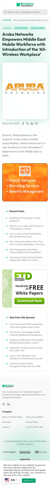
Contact (5, 427)
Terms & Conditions (34, 417)
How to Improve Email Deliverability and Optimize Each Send (25, 235)
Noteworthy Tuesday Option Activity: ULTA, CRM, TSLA (26, 349)
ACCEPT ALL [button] (29, 480)
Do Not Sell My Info (34, 427)
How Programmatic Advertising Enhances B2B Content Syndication (25, 251)
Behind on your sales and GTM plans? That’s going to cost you (26, 227)
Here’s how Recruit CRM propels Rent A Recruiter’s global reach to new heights (26, 325)
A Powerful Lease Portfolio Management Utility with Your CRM (25, 365)
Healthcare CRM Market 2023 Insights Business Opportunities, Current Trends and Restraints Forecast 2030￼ (26, 341)
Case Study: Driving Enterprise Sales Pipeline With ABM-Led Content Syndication (26, 259)
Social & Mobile (37, 28)
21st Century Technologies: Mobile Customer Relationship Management (26, 333)
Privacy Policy (32, 422)
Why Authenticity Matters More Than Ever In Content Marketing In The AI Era (27, 243)
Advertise (6, 422)
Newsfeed (7, 28)
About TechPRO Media (12, 417)
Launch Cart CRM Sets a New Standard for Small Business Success (26, 357)
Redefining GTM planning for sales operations (25, 219)
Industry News (21, 28)
